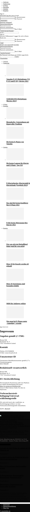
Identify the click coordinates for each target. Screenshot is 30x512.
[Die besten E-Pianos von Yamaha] (15, 138)
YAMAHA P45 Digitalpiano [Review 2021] (16, 100)
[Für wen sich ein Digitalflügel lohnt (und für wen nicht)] (15, 241)
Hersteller (6, 7)
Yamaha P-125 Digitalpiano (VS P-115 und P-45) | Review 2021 (18, 80)
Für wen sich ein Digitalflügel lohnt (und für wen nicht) (17, 245)
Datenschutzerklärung (6, 24)
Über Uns (6, 508)
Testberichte (6, 4)
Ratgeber (5, 10)
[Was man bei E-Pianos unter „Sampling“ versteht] (15, 318)
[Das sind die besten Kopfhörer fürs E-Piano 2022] (15, 199)
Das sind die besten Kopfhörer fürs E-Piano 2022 (17, 204)
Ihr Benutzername (20, 17)
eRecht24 (7, 408)
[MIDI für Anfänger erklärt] (15, 300)
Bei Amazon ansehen (6, 431)
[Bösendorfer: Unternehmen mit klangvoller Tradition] (15, 118)
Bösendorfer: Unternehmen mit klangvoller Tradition (17, 123)
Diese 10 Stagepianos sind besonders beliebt (15, 285)
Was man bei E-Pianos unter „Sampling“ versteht (16, 322)
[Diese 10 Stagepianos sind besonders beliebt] (15, 280)
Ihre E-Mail (18, 29)
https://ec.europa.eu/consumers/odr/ (10, 386)
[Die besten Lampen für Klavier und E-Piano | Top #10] (15, 160)
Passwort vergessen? (6, 22)
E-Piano (5, 5)
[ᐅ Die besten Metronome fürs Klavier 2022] (15, 219)
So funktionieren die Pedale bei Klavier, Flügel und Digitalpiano (14, 458)
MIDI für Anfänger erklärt (16, 303)
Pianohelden (3, 454)
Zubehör (5, 9)
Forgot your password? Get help (9, 45)
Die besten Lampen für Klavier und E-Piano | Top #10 (17, 164)
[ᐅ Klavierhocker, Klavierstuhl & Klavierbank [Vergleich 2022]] (15, 179)
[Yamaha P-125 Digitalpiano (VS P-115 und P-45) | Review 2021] (15, 75)
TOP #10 (5, 2)
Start (1, 327)
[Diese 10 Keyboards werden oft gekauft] (15, 260)
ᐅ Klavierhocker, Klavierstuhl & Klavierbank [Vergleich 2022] (18, 184)
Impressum (6, 504)
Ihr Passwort (18, 19)
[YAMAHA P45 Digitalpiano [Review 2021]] (15, 95)
